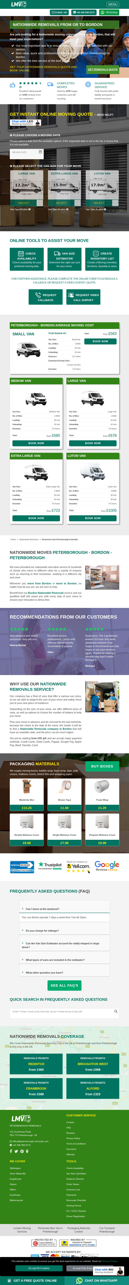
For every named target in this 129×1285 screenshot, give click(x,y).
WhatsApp (112, 12)
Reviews (70, 1133)
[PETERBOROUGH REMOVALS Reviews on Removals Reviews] (22, 867)
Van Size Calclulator (76, 1173)
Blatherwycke (16, 1200)
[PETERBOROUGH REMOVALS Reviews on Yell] (79, 867)
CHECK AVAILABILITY (26, 260)
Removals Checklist (76, 1200)
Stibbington (15, 1168)
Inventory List (73, 1189)
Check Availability (75, 1168)
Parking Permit (73, 1205)
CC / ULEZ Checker (76, 1211)
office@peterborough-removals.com (30, 1141)
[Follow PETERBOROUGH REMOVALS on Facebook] (11, 1152)
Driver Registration (75, 1216)
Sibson (13, 1184)
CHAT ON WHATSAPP (101, 1280)
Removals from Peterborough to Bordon (60, 539)
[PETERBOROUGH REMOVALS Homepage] (19, 4)
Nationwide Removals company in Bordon (46, 729)
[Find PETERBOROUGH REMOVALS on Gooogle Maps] (27, 1152)
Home (13, 539)
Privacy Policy (109, 1261)
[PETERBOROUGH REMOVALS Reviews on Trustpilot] (50, 867)
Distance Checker (75, 1179)
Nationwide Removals (29, 539)
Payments (71, 1195)
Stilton (13, 1189)
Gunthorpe (15, 1195)
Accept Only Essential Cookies (90, 1268)
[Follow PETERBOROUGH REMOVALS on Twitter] (16, 1152)
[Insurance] (78, 1243)
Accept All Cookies (39, 1268)
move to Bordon (66, 583)
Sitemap (70, 1154)
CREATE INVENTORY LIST (102, 260)
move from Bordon (39, 583)
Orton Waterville (18, 1173)
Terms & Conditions (76, 1143)
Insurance (71, 1149)
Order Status (72, 1184)
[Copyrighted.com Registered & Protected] (44, 1243)
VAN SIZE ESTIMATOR (64, 260)
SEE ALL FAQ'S (64, 985)
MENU (113, 4)
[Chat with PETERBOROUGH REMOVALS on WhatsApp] (80, 1280)
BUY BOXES (102, 766)
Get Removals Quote (103, 69)
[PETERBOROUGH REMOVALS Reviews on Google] (107, 867)
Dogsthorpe (15, 1179)
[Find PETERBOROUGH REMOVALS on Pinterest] (22, 1152)
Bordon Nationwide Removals (46, 593)
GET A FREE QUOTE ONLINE (35, 1280)
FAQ (68, 1127)
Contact (70, 1122)
